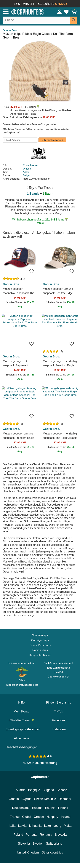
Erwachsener (30, 165)
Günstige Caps (40, 640)
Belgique (34, 790)
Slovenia (24, 843)
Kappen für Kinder (40, 654)
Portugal (31, 834)
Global (26, 817)
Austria (20, 790)
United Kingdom (28, 852)
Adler (26, 171)
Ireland (65, 817)
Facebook (58, 720)
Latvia (22, 825)
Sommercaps (40, 635)
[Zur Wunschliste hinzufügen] (31, 271)
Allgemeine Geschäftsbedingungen (21, 742)
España (37, 808)
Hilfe (21, 702)
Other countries (52, 852)
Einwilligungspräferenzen (23, 729)
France (15, 817)
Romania (46, 834)
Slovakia (61, 834)
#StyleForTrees (20, 720)
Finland (63, 808)
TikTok (58, 711)
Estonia (50, 808)
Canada (62, 790)
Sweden (37, 843)
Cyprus (26, 799)
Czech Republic (45, 799)
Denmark (65, 799)
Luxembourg (52, 825)
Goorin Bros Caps (40, 645)
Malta (67, 825)
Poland (18, 834)
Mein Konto (21, 711)
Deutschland (20, 808)
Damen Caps (40, 649)
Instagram (59, 729)
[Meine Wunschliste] (66, 11)
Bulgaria (48, 790)
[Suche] (73, 20)
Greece (39, 817)
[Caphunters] (23, 11)
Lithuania (35, 825)
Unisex (27, 168)
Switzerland (54, 843)
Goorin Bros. (10, 30)
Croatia (14, 799)
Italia (12, 825)
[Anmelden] (59, 11)
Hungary (52, 817)
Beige (26, 175)
